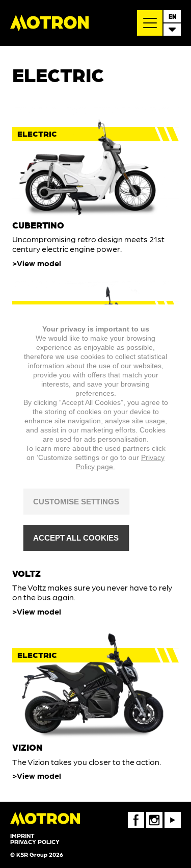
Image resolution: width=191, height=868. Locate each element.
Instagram (154, 815)
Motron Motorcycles (49, 23)
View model (39, 263)
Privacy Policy (35, 841)
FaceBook (136, 815)
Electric (37, 133)
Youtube (173, 815)
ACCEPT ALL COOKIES (76, 537)
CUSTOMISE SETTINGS (76, 501)
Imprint (22, 835)
